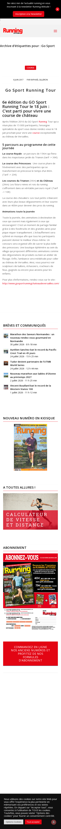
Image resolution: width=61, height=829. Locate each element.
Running (43, 121)
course (36, 132)
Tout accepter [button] (33, 821)
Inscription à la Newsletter (28, 13)
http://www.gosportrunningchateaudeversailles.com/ (30, 283)
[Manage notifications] (53, 822)
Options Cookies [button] (13, 821)
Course (30, 67)
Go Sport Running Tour (30, 90)
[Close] (57, 9)
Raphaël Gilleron (39, 79)
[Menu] (55, 31)
